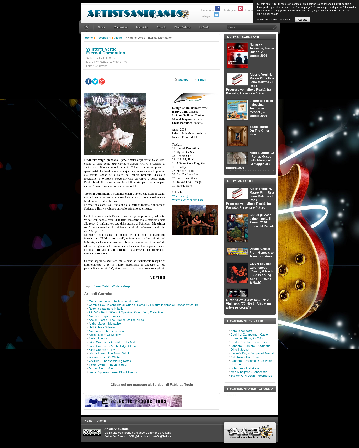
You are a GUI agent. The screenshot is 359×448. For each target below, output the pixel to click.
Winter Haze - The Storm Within (109, 353)
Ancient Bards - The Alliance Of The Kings (116, 319)
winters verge (121, 286)
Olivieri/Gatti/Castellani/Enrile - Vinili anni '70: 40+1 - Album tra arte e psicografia (248, 303)
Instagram (230, 10)
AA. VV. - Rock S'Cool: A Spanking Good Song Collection (126, 312)
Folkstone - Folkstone (245, 368)
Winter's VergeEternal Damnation (105, 51)
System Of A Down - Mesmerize (251, 375)
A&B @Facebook (139, 436)
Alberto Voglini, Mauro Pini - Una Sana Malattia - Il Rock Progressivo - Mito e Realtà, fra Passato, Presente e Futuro (250, 84)
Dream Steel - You (101, 368)
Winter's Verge (180, 196)
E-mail (201, 79)
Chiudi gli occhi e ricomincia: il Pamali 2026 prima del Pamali (262, 220)
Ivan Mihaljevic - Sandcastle (249, 372)
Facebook (207, 10)
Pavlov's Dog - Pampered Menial (252, 353)
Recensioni (103, 37)
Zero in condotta (241, 330)
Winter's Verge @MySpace (187, 199)
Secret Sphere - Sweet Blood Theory (113, 372)
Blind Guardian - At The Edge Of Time (113, 346)
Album (118, 37)
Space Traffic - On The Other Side (260, 130)
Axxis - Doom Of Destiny (105, 334)
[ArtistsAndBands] (135, 11)
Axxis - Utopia (98, 338)
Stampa (183, 79)
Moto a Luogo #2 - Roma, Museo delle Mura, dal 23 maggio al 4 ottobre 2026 (250, 160)
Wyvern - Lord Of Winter (105, 357)
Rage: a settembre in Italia (106, 308)
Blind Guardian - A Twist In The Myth (112, 342)
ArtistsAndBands (115, 436)
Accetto (302, 19)
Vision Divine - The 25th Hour (108, 364)
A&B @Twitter (162, 436)
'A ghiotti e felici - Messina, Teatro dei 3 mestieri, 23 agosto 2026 (261, 108)
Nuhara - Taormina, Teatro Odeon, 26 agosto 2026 (262, 50)
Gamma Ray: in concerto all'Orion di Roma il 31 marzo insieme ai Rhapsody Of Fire (144, 304)
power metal (101, 286)
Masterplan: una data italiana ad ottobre (115, 301)
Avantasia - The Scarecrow (106, 331)
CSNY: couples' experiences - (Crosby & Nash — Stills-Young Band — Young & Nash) (261, 273)
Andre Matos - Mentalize (105, 323)
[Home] (87, 27)
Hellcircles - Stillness (102, 327)
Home (89, 37)
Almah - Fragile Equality (104, 316)
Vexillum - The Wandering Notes (110, 361)
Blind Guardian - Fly (102, 349)
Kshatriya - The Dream (246, 357)
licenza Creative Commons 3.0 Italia (147, 432)
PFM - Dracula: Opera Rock (249, 342)
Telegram (207, 16)
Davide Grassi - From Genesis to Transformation (262, 252)
